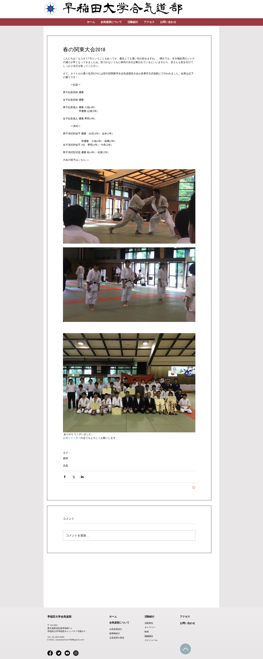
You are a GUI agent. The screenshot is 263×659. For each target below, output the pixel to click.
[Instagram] (76, 653)
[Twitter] (58, 653)
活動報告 (149, 623)
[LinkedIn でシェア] (82, 476)
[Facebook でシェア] (64, 476)
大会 (65, 465)
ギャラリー (150, 627)
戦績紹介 (149, 636)
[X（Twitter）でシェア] (73, 476)
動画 (147, 631)
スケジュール (151, 640)
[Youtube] (67, 653)
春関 (65, 458)
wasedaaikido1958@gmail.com (69, 639)
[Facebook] (50, 653)
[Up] (185, 648)
